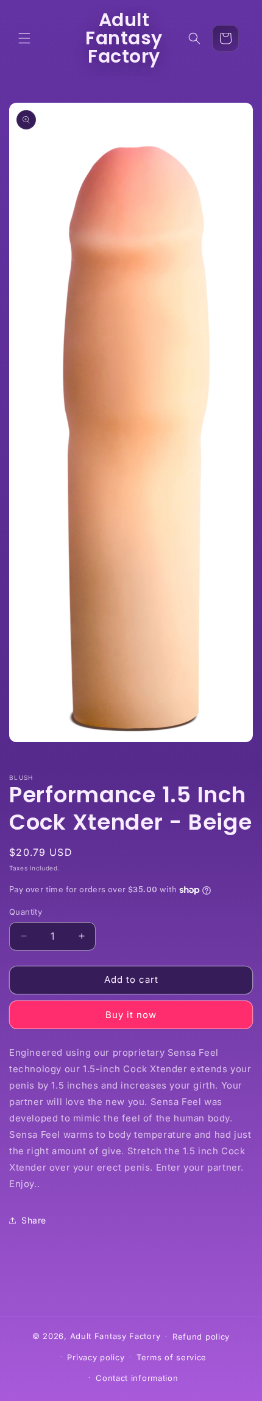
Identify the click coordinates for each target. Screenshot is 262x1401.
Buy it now (131, 1015)
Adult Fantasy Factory (115, 1335)
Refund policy (201, 1336)
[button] (24, 38)
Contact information (137, 1378)
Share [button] (33, 1220)
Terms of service (171, 1357)
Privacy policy (95, 1357)
